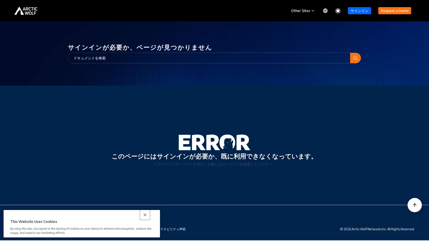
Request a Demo (394, 10)
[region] (82, 223)
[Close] (145, 215)
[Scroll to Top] (415, 205)
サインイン (359, 10)
